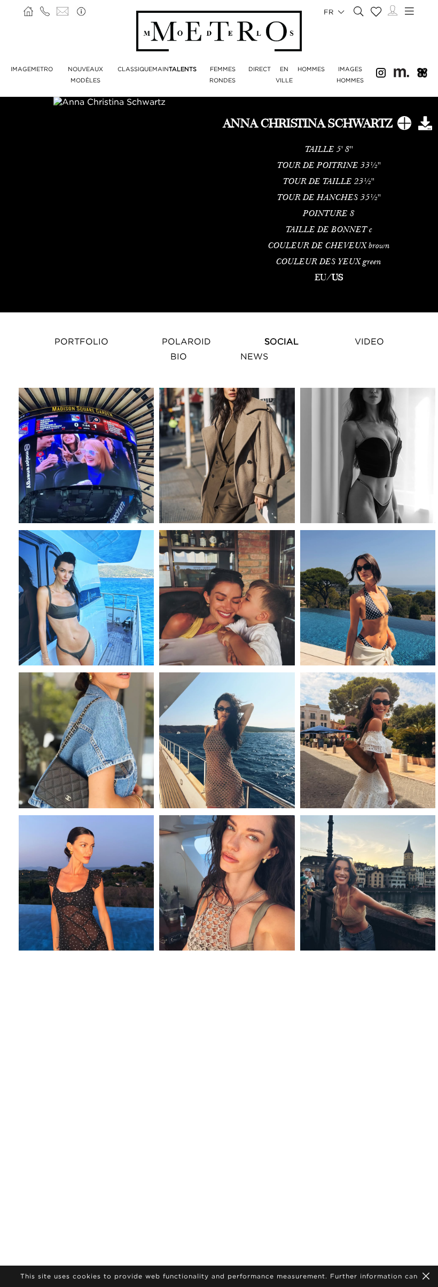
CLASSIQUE (135, 69)
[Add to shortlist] (404, 125)
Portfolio (81, 341)
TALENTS (183, 69)
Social (281, 341)
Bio (178, 356)
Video (369, 341)
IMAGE (21, 69)
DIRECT (259, 69)
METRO (42, 69)
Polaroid (186, 341)
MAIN (160, 69)
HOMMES (311, 69)
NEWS (254, 356)
